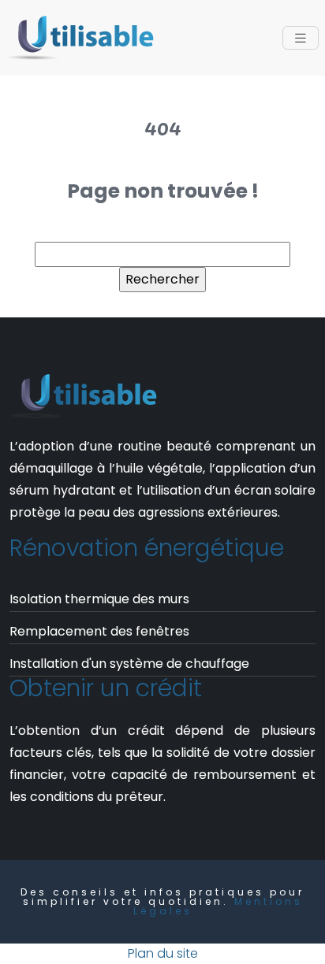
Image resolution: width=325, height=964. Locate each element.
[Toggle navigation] (300, 38)
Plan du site (163, 953)
